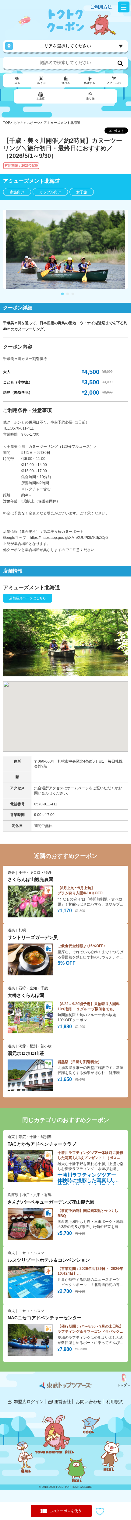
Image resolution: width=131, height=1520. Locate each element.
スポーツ (33, 122)
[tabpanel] (65, 249)
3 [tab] (73, 294)
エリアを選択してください (65, 45)
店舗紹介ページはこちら (27, 598)
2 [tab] (68, 294)
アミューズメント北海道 (62, 122)
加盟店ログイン (29, 1401)
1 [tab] (62, 294)
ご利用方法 (101, 7)
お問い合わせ (88, 1401)
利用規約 (114, 1401)
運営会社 (62, 1401)
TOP (6, 122)
